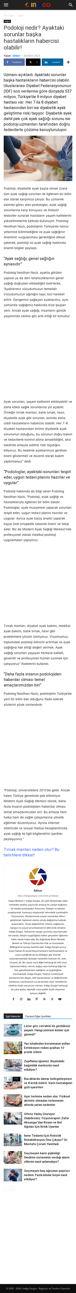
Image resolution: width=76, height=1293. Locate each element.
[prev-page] (6, 1188)
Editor (16, 55)
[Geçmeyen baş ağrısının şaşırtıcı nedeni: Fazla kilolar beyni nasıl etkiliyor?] (13, 1175)
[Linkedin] (30, 999)
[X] (54, 999)
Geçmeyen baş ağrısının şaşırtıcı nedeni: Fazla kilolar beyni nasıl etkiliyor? (47, 1175)
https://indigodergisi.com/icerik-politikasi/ (38, 896)
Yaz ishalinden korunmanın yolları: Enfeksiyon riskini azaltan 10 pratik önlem (47, 1048)
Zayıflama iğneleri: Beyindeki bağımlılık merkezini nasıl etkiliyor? (44, 1065)
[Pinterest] (38, 999)
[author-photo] (38, 885)
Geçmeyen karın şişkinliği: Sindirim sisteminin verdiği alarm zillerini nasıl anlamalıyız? (47, 1157)
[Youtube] (61, 999)
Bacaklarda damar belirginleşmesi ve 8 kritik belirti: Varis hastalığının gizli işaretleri (48, 1083)
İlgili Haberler (13, 1016)
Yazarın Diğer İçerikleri (38, 1016)
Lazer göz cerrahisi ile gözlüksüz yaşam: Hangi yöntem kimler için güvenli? (47, 1030)
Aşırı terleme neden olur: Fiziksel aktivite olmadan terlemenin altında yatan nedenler (47, 1100)
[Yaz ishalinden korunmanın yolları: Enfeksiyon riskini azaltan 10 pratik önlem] (13, 1048)
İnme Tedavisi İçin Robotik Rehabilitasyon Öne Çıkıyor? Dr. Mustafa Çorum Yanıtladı (46, 1140)
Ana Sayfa (9, 15)
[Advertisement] (38, 361)
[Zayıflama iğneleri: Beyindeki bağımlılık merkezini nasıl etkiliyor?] (13, 1065)
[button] (6, 5)
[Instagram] (23, 999)
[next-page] (12, 1188)
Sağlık (21, 15)
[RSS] (46, 999)
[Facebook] (15, 999)
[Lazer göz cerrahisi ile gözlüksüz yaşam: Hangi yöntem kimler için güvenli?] (13, 1030)
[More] (68, 62)
